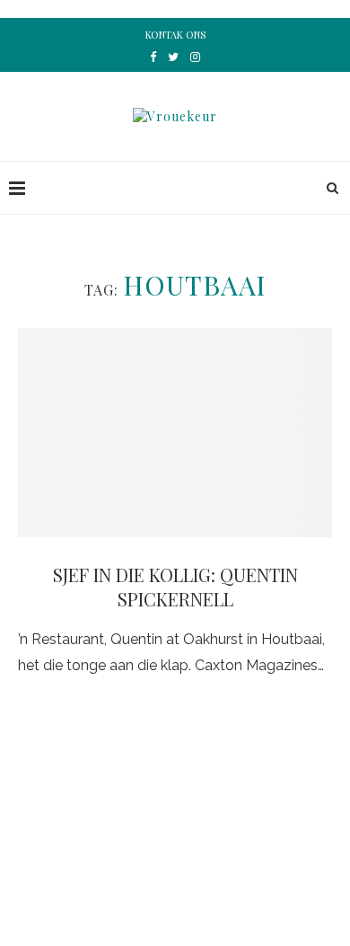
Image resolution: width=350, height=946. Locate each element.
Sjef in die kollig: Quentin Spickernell (175, 586)
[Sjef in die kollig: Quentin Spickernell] (175, 432)
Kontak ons (175, 34)
